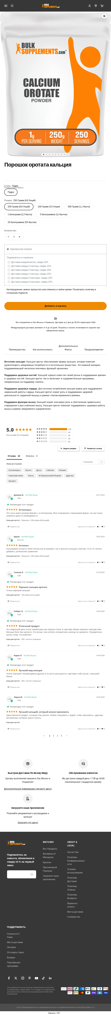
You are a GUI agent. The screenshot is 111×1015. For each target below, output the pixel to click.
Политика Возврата (72, 896)
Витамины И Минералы (49, 855)
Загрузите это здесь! (28, 822)
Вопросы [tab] (30, 456)
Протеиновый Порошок (50, 869)
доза (38, 470)
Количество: (10, 230)
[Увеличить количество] (19, 237)
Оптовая (11, 947)
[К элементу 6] (58, 154)
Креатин (47, 862)
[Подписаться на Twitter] (16, 978)
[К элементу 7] (61, 154)
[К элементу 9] (67, 154)
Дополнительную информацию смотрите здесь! (28, 789)
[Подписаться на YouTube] (36, 978)
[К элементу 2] (46, 154)
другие (69, 475)
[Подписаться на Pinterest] (29, 978)
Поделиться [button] (15, 526)
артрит (12, 481)
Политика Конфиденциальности (76, 860)
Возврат (11, 957)
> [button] (66, 735)
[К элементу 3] (49, 154)
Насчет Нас (73, 852)
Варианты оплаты (72, 905)
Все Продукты (50, 849)
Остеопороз (14, 470)
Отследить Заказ (15, 952)
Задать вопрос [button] (69, 448)
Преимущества (17, 349)
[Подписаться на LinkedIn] (50, 978)
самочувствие (16, 475)
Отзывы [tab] (12, 456)
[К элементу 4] (52, 154)
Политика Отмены (72, 888)
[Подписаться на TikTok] (43, 978)
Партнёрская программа (13, 964)
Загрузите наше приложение (51, 878)
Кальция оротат (13, 520)
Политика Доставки (72, 879)
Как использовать (43, 349)
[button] (98, 526)
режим (62, 470)
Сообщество (73, 917)
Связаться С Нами (13, 935)
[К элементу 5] (55, 154)
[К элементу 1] (43, 154)
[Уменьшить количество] (8, 237)
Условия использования (75, 871)
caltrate (50, 470)
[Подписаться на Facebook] (9, 978)
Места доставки (75, 912)
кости (28, 470)
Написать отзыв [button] (94, 448)
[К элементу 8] (64, 154)
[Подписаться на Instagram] (23, 978)
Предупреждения (94, 349)
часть (31, 475)
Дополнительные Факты (68, 348)
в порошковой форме (50, 475)
